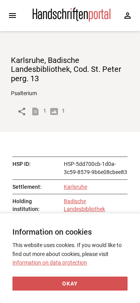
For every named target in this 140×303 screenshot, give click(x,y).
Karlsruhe (75, 187)
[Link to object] (22, 111)
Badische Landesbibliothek (84, 205)
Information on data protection (49, 262)
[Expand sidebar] (12, 15)
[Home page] (71, 20)
